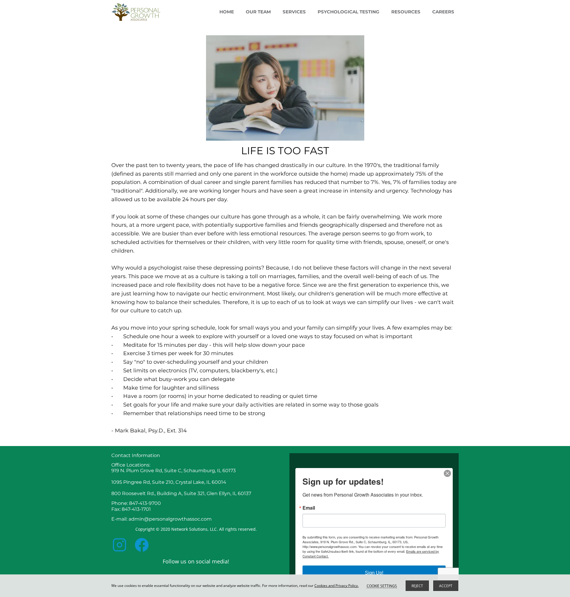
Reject (417, 585)
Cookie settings (382, 585)
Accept (445, 585)
